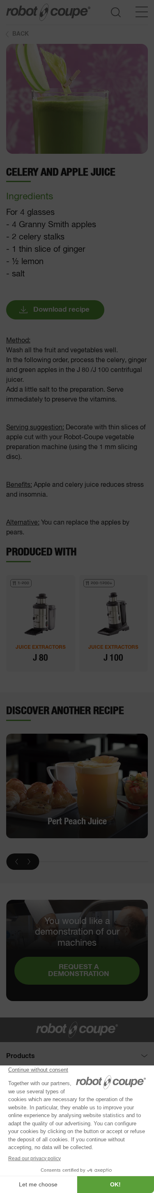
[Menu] (142, 12)
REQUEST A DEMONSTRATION (78, 971)
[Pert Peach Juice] (77, 786)
